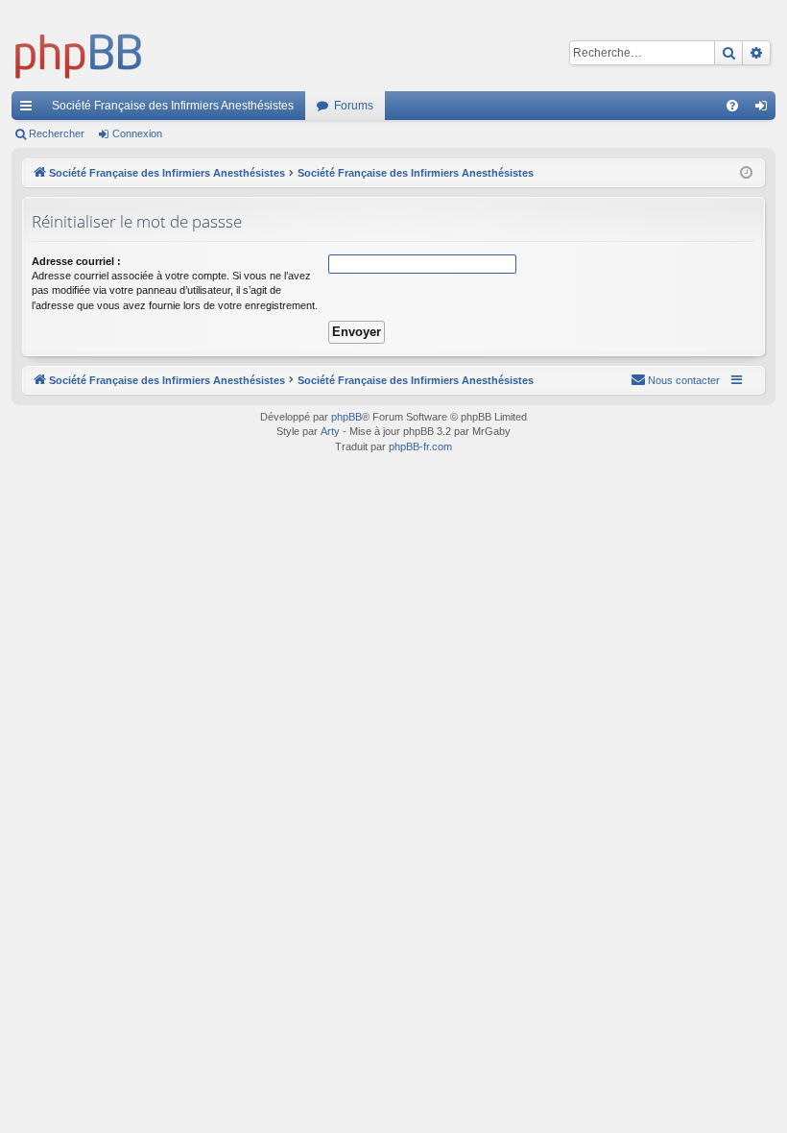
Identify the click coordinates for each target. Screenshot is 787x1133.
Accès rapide (29, 109)
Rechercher (56, 133)
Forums (353, 105)
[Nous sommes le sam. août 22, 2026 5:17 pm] (746, 173)
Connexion (137, 133)
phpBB (346, 416)
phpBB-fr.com (420, 446)
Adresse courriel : (76, 261)
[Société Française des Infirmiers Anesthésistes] (79, 52)
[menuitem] (732, 105)
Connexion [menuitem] (764, 109)
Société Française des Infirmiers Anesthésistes (173, 105)
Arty (330, 431)
